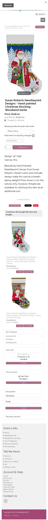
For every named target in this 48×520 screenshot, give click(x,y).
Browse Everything (11, 444)
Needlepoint (15, 26)
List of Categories (10, 441)
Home (7, 26)
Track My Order (9, 487)
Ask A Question (14, 205)
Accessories (11, 336)
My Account (7, 478)
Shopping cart (24, 354)
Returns (7, 515)
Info (5, 464)
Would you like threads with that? (19, 126)
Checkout (40, 27)
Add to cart (22, 147)
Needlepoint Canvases (12, 438)
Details (19, 271)
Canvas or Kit (25, 26)
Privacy (16, 515)
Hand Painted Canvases (14, 28)
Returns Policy (8, 489)
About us (7, 456)
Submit (23, 408)
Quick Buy (28, 271)
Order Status (7, 485)
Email (8, 401)
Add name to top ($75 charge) (17, 135)
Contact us (8, 459)
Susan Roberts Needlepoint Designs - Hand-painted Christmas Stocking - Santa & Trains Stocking (23, 315)
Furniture (9, 339)
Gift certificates (9, 446)
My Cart (6, 480)
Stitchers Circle (9, 467)
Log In (5, 476)
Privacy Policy (8, 491)
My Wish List (8, 483)
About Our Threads (11, 461)
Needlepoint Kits (10, 435)
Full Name (10, 396)
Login (23, 382)
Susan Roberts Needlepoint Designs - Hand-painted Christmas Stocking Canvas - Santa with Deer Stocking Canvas (21, 260)
